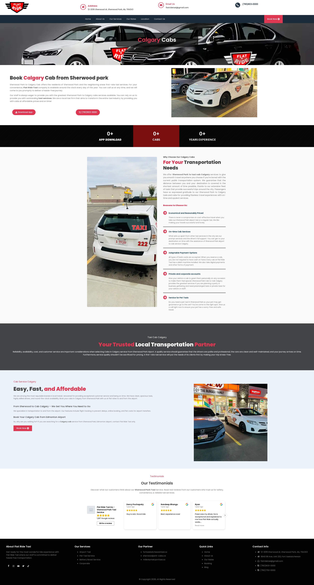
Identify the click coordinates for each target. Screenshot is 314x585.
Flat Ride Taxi (30, 87)
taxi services (45, 98)
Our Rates (131, 19)
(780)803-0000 (250, 4)
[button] (225, 515)
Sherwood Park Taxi (145, 489)
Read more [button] (199, 526)
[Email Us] (161, 5)
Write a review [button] (105, 523)
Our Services (115, 19)
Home (88, 19)
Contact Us (159, 19)
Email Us (170, 3)
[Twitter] (23, 566)
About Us (100, 19)
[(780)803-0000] (238, 5)
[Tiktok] (28, 566)
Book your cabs (66, 398)
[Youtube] (18, 566)
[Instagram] (13, 566)
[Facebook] (8, 566)
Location (145, 19)
